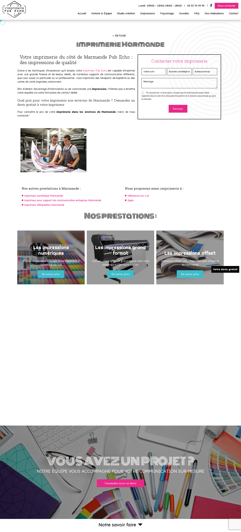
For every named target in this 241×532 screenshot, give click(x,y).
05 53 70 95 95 (195, 5)
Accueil (82, 13)
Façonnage (167, 13)
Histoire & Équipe (101, 13)
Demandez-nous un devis (120, 483)
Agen (131, 200)
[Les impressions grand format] (120, 258)
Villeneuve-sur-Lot (138, 195)
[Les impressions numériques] (51, 258)
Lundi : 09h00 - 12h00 (160, 5)
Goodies (184, 13)
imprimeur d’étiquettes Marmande (44, 205)
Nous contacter (226, 5)
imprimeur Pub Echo (95, 70)
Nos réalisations (214, 13)
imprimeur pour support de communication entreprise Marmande (62, 200)
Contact (233, 13)
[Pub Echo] (14, 17)
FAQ (196, 13)
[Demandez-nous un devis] (120, 472)
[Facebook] (211, 6)
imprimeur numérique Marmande (43, 195)
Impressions (147, 13)
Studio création (126, 13)
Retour (120, 35)
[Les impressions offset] (190, 258)
